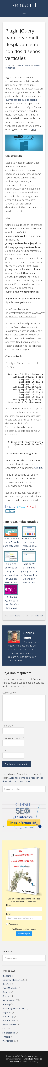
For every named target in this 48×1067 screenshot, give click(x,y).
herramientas (8, 1000)
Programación (9, 1020)
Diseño (17, 616)
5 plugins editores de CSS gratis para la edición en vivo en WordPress (11, 573)
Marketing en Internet (13, 1008)
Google (5, 996)
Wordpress (7, 1040)
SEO (4, 1028)
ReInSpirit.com (27, 1056)
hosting (6, 1004)
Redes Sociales (9, 1024)
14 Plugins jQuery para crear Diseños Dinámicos (11, 602)
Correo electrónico (13, 738)
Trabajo (6, 1036)
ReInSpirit (24, 5)
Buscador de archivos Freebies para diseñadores (29, 544)
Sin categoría (8, 1032)
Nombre (7, 725)
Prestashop (8, 1016)
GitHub (38, 467)
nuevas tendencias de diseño (21, 99)
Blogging (6, 975)
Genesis (6, 992)
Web (4, 750)
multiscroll (39, 616)
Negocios (7, 1012)
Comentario (9, 692)
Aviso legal (28, 1059)
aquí (33, 129)
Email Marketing (10, 988)
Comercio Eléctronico (12, 980)
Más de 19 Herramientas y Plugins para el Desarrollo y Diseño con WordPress (29, 573)
